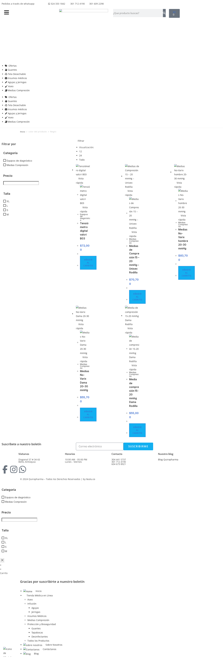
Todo (82, 159)
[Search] (164, 13)
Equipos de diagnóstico (19, 160)
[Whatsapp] (22, 469)
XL (8, 201)
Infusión (31, 603)
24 (80, 155)
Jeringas (36, 611)
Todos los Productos (38, 640)
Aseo (10, 86)
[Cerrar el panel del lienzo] (2, 560)
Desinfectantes (40, 636)
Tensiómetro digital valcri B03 (84, 231)
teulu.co (90, 479)
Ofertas (12, 65)
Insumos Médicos (37, 616)
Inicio (22, 132)
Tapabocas (37, 632)
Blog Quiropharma (168, 459)
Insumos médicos (17, 78)
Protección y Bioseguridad (41, 624)
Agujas (35, 607)
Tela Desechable (17, 74)
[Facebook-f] (5, 469)
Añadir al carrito (88, 262)
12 (80, 151)
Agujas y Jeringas (17, 82)
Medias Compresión (19, 90)
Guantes (12, 69)
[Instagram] (14, 469)
